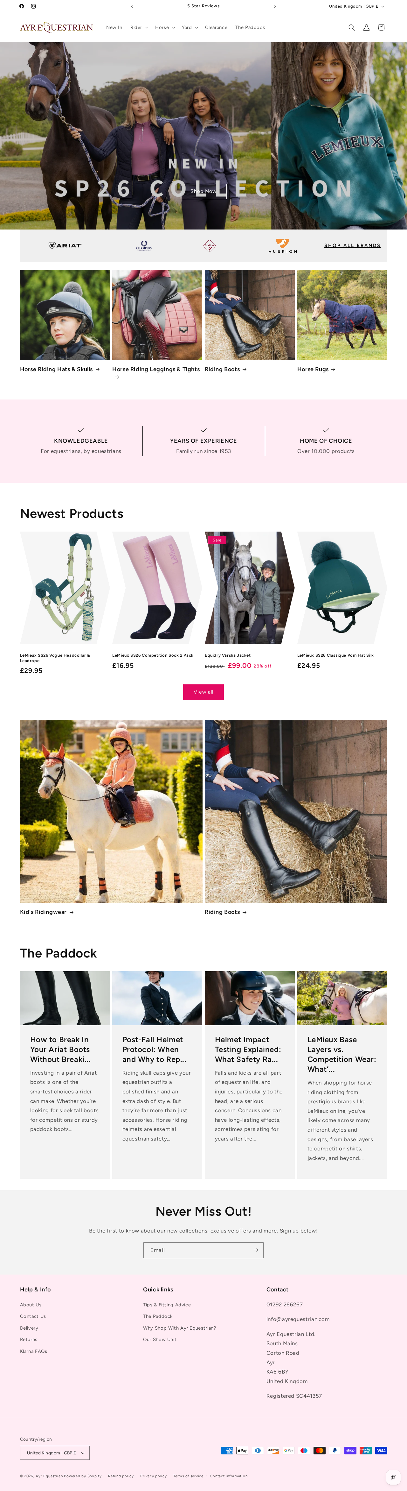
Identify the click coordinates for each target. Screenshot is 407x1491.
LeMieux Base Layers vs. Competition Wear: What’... (341, 1054)
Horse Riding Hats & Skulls (56, 369)
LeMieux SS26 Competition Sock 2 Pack (153, 655)
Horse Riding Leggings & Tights (156, 369)
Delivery (29, 1328)
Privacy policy (153, 1476)
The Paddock (158, 1316)
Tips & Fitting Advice (167, 1305)
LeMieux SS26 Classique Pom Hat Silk (335, 655)
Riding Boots (222, 369)
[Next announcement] (275, 6)
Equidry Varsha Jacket (228, 655)
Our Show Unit (159, 1340)
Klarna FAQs (33, 1351)
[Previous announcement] (132, 6)
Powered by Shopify (82, 1476)
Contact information (228, 1476)
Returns (29, 1340)
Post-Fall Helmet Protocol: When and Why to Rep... (154, 1049)
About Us (31, 1305)
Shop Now (203, 191)
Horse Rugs (313, 369)
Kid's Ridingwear (43, 911)
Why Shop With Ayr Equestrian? (179, 1328)
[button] (138, 27)
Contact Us (33, 1316)
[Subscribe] (256, 1250)
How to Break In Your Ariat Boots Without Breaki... (60, 1049)
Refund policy (121, 1476)
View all (203, 692)
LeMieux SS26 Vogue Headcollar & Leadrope (55, 658)
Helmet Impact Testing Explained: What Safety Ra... (248, 1049)
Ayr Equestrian (49, 1476)
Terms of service (188, 1476)
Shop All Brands (352, 245)
